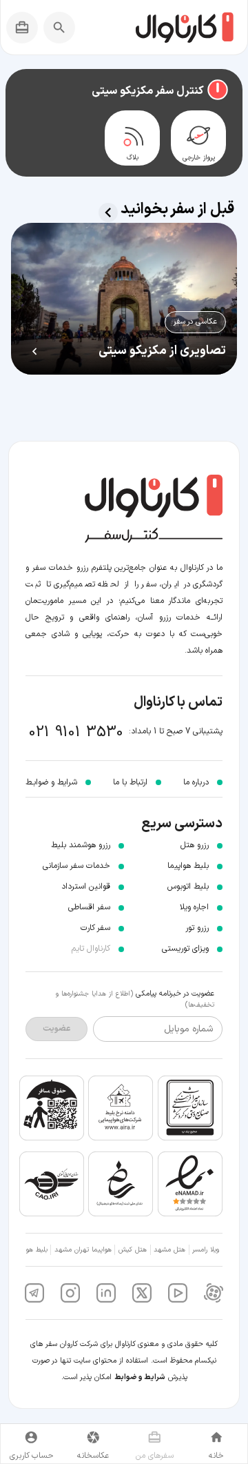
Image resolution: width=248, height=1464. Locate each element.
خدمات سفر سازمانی (76, 866)
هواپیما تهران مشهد (83, 1250)
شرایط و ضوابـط (51, 782)
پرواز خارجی (199, 158)
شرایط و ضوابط (139, 1377)
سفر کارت (95, 928)
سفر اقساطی (89, 907)
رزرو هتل (194, 845)
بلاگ (132, 158)
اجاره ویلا (194, 907)
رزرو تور (197, 928)
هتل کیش (132, 1250)
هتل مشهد (169, 1250)
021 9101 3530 (76, 732)
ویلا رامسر (205, 1250)
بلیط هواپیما (188, 866)
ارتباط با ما (130, 782)
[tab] (198, 138)
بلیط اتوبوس (188, 886)
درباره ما (196, 782)
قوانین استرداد (85, 886)
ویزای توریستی (185, 948)
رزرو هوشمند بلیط (80, 845)
